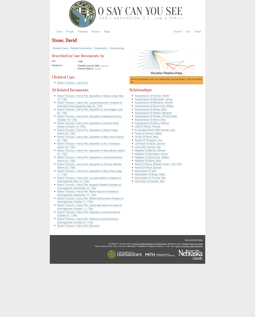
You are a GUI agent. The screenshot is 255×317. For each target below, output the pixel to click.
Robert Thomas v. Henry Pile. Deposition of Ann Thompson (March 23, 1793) (88, 145)
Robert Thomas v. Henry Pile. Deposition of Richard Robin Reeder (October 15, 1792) (88, 124)
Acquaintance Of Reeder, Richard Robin (156, 116)
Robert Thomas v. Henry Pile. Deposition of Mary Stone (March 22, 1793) (90, 138)
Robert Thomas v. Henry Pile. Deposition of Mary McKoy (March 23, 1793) (91, 152)
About (197, 31)
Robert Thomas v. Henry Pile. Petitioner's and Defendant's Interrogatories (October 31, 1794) (88, 220)
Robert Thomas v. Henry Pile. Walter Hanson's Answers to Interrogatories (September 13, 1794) (88, 193)
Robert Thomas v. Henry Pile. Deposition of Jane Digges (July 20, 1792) (90, 110)
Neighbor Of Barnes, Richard (150, 150)
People (70, 31)
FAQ (188, 31)
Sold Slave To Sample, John (150, 181)
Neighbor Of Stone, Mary (148, 160)
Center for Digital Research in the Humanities (149, 244)
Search (178, 31)
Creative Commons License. (192, 244)
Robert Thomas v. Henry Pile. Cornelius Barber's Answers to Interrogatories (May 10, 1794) (89, 179)
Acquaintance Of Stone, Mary (150, 119)
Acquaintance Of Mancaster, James (154, 99)
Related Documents (81, 48)
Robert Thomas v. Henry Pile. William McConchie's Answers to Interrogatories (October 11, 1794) (90, 199)
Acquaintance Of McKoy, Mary (151, 109)
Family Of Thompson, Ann (148, 140)
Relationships (117, 48)
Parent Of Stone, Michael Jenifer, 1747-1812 (158, 164)
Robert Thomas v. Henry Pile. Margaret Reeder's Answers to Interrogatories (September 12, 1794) (89, 186)
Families (83, 31)
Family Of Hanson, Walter (148, 133)
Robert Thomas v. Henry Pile (72, 82)
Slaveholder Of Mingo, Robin (150, 174)
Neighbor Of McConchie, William (152, 157)
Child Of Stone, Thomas (147, 126)
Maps (107, 31)
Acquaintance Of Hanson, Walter (152, 95)
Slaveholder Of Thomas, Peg (150, 177)
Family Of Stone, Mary (146, 136)
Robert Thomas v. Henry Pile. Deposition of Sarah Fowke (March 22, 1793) (87, 131)
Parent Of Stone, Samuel (148, 167)
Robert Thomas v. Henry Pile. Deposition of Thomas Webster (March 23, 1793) (89, 165)
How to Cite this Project (194, 240)
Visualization (100, 48)
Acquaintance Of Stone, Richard (152, 123)
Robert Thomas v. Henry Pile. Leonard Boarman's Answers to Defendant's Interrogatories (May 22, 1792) (89, 104)
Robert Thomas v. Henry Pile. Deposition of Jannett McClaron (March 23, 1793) (89, 158)
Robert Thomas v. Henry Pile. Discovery (78, 225)
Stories (96, 31)
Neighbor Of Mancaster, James (151, 153)
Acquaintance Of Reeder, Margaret (153, 112)
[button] (166, 63)
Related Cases (60, 48)
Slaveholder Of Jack (145, 170)
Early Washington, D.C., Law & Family (142, 18)
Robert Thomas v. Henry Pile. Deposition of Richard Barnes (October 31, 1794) (88, 213)
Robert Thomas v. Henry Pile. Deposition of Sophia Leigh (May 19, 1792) (90, 97)
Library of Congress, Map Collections (189, 246)
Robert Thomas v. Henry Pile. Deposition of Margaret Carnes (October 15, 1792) (89, 117)
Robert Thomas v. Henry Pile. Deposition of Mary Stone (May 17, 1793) (89, 172)
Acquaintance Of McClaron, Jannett (154, 102)
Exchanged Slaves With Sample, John (155, 129)
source (105, 65)
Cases (59, 31)
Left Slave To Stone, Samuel (150, 143)
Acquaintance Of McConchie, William (154, 105)
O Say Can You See (140, 11)
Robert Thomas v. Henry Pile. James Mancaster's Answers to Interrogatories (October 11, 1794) (89, 206)
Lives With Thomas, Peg (148, 147)
